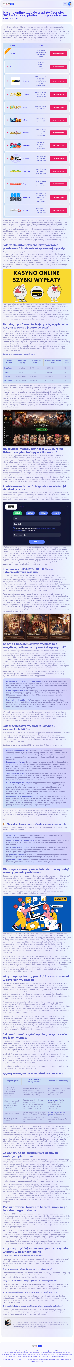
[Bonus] (69, 4)
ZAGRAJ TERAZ (58, 53)
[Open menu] (65, 4)
